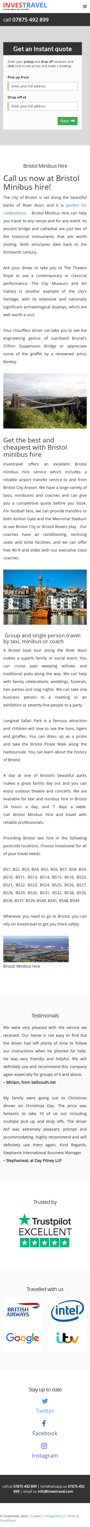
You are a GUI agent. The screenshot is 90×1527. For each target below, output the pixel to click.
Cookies (36, 1516)
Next (65, 120)
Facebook (45, 1433)
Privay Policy (54, 1516)
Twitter (45, 1411)
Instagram (45, 1455)
